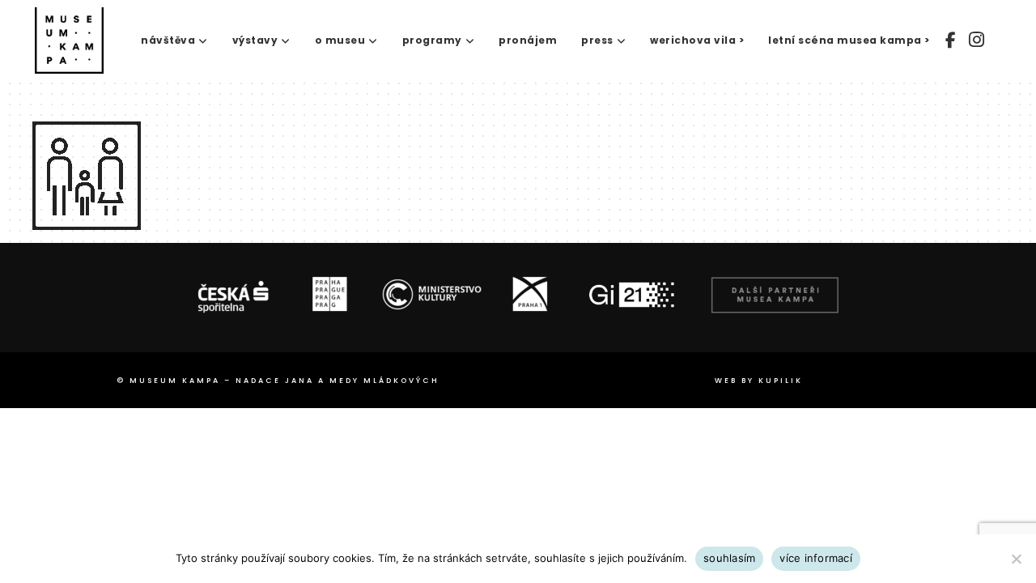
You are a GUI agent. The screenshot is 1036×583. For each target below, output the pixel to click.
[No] (1016, 559)
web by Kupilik (759, 380)
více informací (815, 557)
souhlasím (729, 557)
